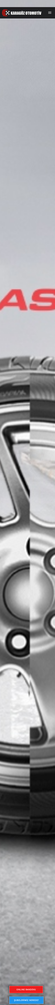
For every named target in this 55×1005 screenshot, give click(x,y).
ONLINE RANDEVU (26, 989)
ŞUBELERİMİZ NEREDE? (26, 1000)
